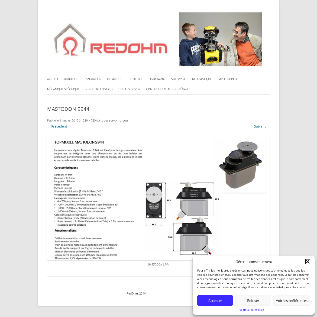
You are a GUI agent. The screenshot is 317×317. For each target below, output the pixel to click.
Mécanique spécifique (63, 89)
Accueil (52, 79)
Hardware (157, 79)
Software (178, 79)
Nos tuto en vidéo (99, 89)
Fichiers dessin (129, 89)
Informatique (201, 79)
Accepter (215, 300)
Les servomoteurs (116, 120)
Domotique (115, 79)
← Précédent (57, 126)
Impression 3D (228, 79)
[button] (307, 261)
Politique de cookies (251, 310)
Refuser (253, 300)
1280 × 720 (88, 120)
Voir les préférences (291, 300)
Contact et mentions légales (168, 89)
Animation (93, 79)
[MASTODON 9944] (158, 197)
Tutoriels (137, 79)
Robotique (72, 79)
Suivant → (262, 126)
